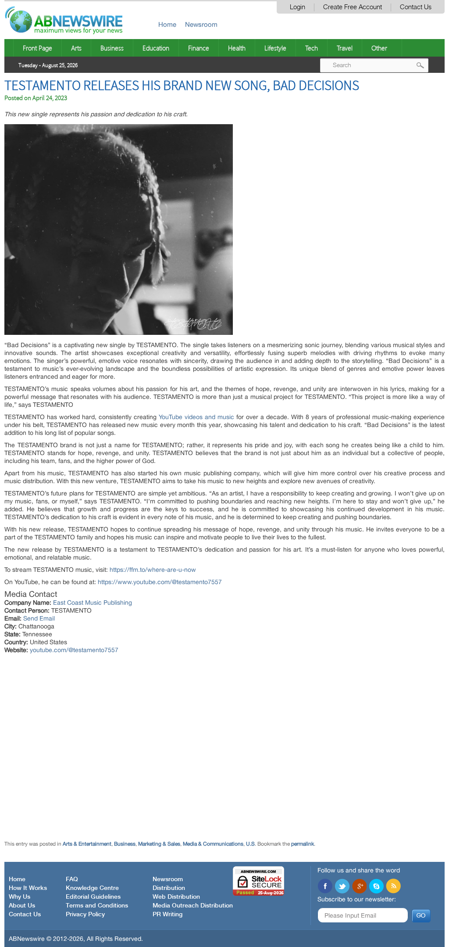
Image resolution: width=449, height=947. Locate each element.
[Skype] (376, 887)
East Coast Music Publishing (92, 602)
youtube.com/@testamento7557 (74, 649)
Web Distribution (176, 897)
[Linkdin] (359, 887)
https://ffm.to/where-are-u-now (153, 569)
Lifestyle (275, 47)
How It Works (28, 888)
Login (297, 7)
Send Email (39, 618)
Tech (311, 47)
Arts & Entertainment (87, 844)
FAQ (72, 879)
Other (379, 47)
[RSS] (393, 887)
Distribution (169, 888)
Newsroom (201, 24)
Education (156, 47)
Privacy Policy (85, 914)
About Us (22, 906)
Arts (76, 47)
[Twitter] (342, 887)
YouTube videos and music (196, 416)
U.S (250, 844)
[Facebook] (324, 887)
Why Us (19, 897)
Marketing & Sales (159, 844)
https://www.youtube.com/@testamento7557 (160, 581)
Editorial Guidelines (93, 897)
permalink (302, 844)
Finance (198, 47)
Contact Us (415, 7)
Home (167, 24)
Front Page (37, 47)
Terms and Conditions (97, 906)
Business (112, 47)
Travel (345, 47)
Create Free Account (352, 7)
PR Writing (167, 914)
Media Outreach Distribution (193, 906)
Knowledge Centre (92, 888)
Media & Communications (213, 844)
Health (237, 47)
